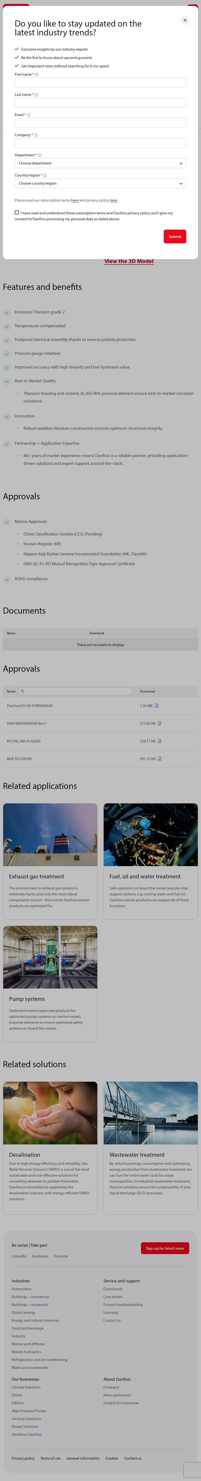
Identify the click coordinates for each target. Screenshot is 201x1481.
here (75, 200)
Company (24, 134)
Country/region (28, 175)
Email (20, 114)
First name (24, 74)
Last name (24, 94)
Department (26, 154)
